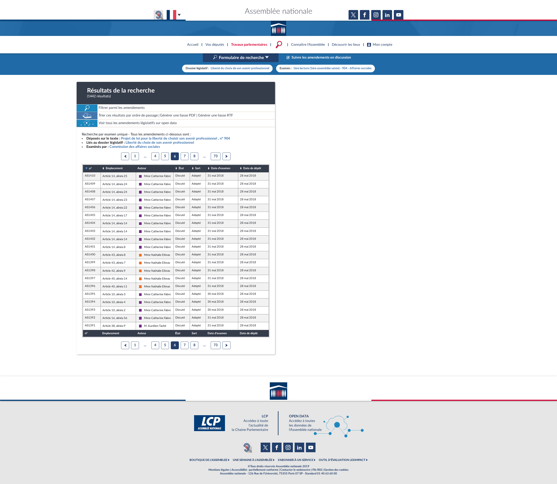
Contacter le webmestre (295, 470)
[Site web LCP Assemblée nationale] (234, 423)
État (181, 168)
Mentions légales (219, 470)
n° (90, 168)
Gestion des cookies (336, 470)
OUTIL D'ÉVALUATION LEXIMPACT (342, 460)
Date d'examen (220, 168)
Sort (197, 168)
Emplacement (114, 168)
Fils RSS (317, 470)
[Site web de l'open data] (322, 423)
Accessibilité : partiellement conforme (255, 470)
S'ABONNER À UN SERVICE (295, 460)
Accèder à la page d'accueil (278, 27)
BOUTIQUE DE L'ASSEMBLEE (208, 460)
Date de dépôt (252, 168)
